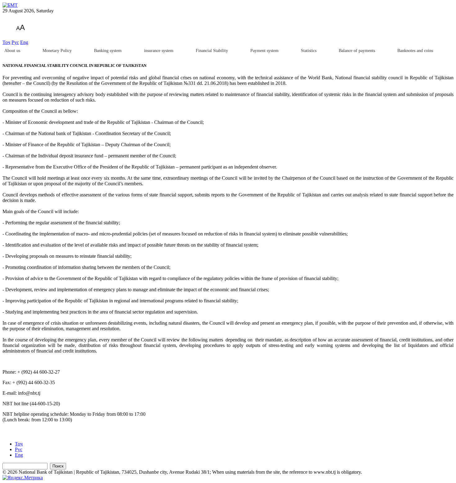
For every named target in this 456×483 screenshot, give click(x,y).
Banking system (108, 50)
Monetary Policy (57, 50)
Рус (15, 42)
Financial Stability (212, 50)
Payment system (264, 50)
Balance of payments (357, 50)
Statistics (308, 50)
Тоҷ (6, 42)
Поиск (58, 466)
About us (12, 50)
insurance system (158, 50)
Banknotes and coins (415, 50)
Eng (24, 42)
